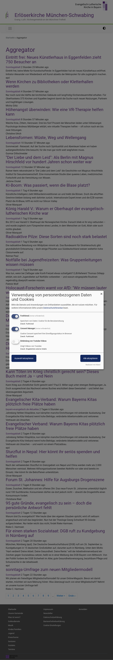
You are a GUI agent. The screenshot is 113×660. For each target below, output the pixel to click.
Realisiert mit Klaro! (93, 365)
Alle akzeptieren (90, 358)
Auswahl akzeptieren (23, 358)
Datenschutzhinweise (53, 308)
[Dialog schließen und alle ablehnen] (101, 292)
